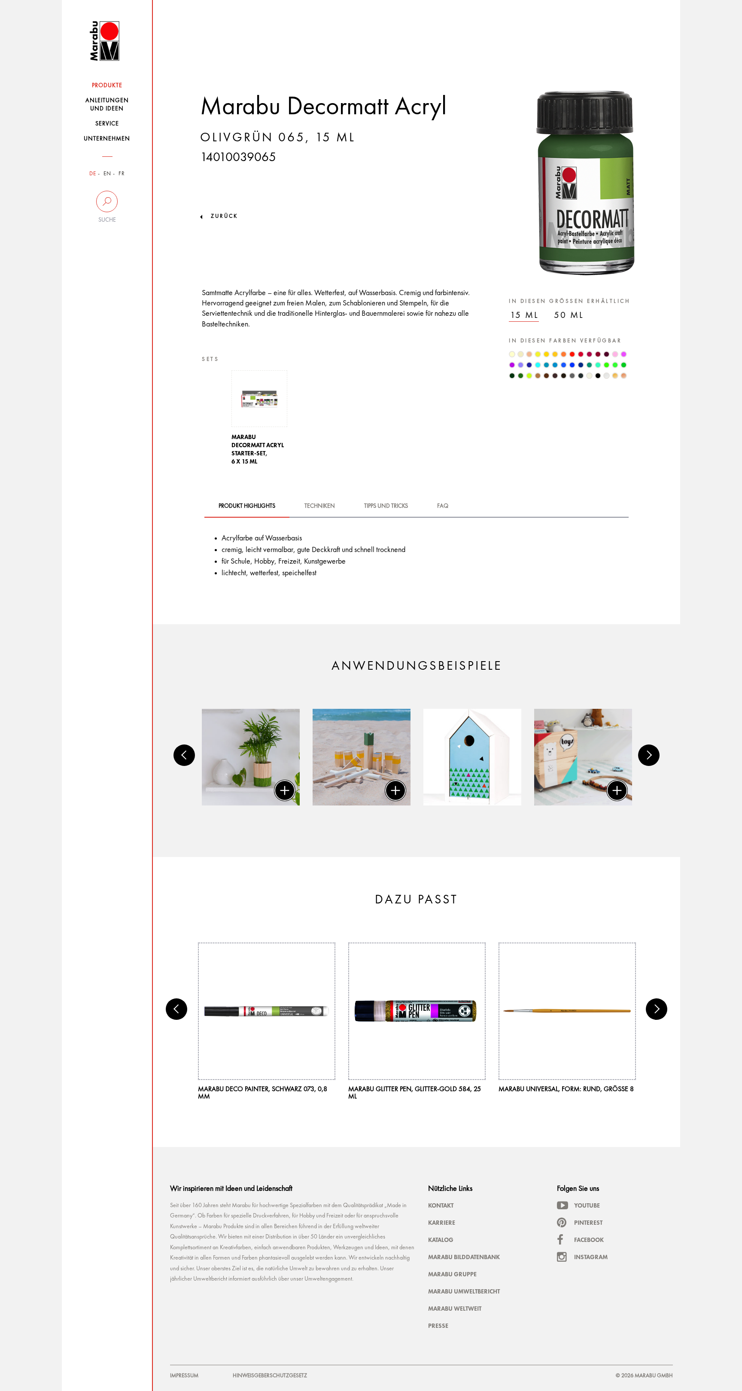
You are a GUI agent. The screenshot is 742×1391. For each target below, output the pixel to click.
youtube (587, 1205)
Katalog (440, 1240)
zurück (224, 216)
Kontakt (440, 1205)
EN (107, 174)
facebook (589, 1240)
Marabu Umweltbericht (464, 1291)
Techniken (319, 506)
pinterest (588, 1223)
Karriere (441, 1222)
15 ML (524, 315)
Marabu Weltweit (454, 1308)
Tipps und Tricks (386, 506)
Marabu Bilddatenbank (464, 1257)
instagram (591, 1257)
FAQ (442, 506)
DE (92, 174)
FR (122, 174)
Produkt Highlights (247, 506)
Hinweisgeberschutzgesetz (270, 1376)
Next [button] (649, 755)
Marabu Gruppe (452, 1274)
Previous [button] (184, 755)
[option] (259, 420)
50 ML (569, 315)
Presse (438, 1326)
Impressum (184, 1376)
